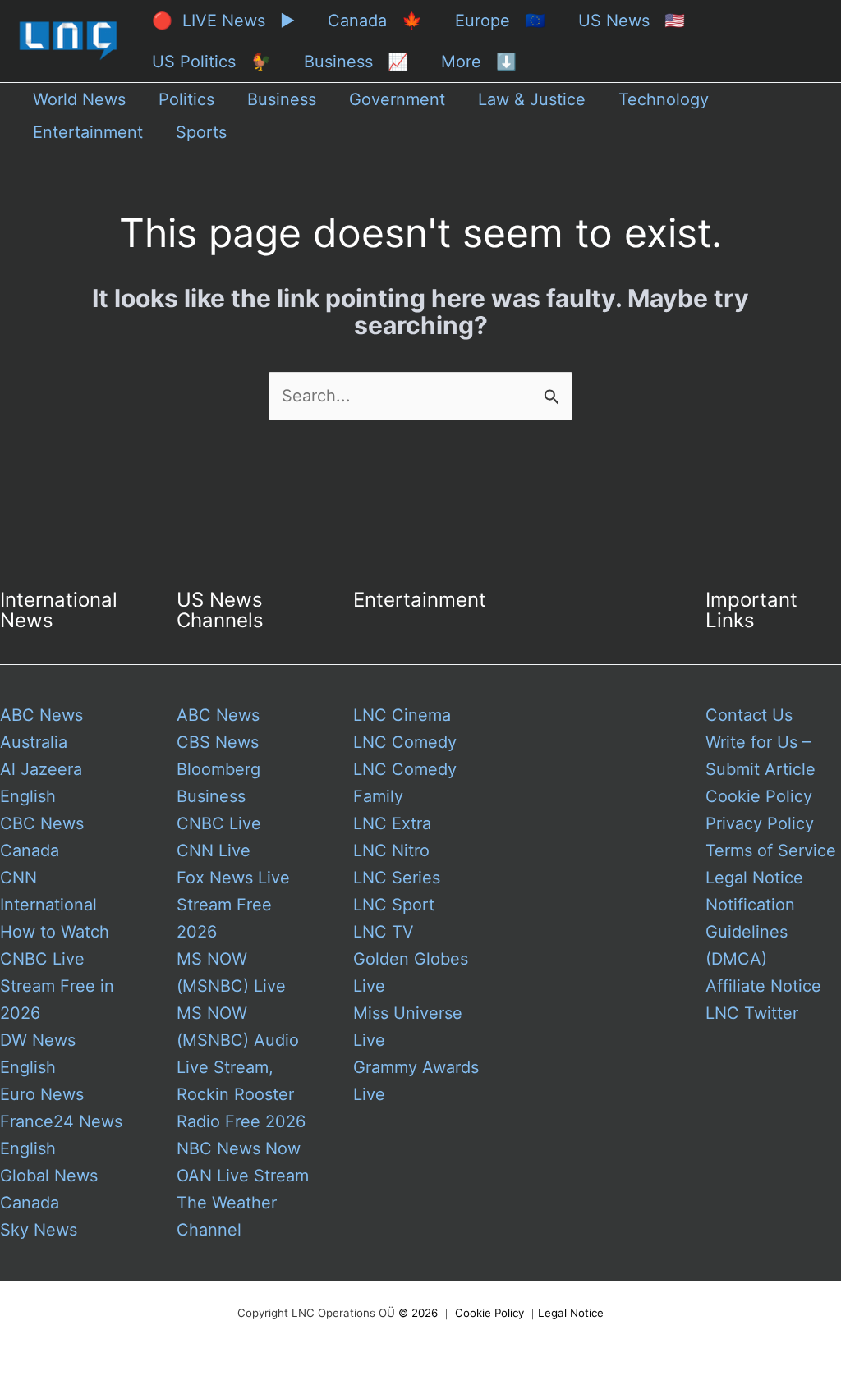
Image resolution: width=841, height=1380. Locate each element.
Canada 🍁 (375, 20)
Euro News (42, 1094)
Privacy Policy (759, 823)
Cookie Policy (758, 796)
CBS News (218, 742)
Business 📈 (356, 61)
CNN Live (213, 850)
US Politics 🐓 (211, 61)
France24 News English (61, 1135)
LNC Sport (393, 905)
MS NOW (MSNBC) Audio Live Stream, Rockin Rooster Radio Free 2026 (241, 1067)
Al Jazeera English (41, 782)
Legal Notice (754, 877)
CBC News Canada (42, 837)
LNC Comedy (405, 742)
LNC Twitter (751, 1013)
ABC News (218, 715)
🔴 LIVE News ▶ (223, 20)
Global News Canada (49, 1189)
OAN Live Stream (243, 1175)
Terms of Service (770, 850)
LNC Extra (392, 823)
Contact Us (749, 715)
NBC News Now (239, 1148)
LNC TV (383, 932)
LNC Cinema (402, 715)
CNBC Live (219, 823)
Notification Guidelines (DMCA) (750, 932)
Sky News (38, 1230)
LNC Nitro (391, 850)
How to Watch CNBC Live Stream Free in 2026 (57, 972)
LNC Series (396, 877)
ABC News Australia (41, 728)
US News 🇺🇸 (631, 20)
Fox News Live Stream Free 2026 (233, 905)
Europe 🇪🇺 (500, 20)
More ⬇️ (479, 61)
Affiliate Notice (763, 986)
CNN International (48, 891)
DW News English (38, 1053)
